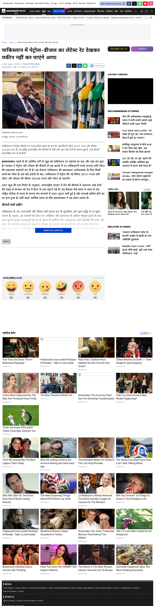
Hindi (75, 3)
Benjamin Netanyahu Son (123, 18)
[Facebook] (129, 4)
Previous (146, 17)
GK (49, 11)
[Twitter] (134, 4)
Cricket (142, 49)
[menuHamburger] (146, 11)
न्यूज (44, 11)
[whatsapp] (139, 4)
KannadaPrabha (42, 3)
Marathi (82, 3)
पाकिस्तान (6, 241)
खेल (116, 11)
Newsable (19, 3)
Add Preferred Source (111, 4)
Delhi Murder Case (24, 18)
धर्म (121, 11)
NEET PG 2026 (64, 18)
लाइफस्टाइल (90, 11)
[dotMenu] (136, 11)
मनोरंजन (78, 11)
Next (151, 17)
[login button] (142, 11)
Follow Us (99, 66)
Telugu (54, 3)
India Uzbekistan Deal (45, 18)
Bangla (68, 3)
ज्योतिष (128, 11)
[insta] (150, 4)
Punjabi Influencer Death (98, 18)
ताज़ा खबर (35, 11)
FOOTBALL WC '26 (119, 49)
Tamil (61, 3)
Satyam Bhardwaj (31, 64)
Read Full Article (53, 230)
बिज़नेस (100, 11)
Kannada (29, 3)
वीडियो (109, 11)
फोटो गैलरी (59, 11)
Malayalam (8, 3)
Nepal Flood (78, 18)
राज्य (70, 11)
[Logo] (15, 11)
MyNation (91, 3)
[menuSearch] (151, 11)
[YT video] (145, 4)
